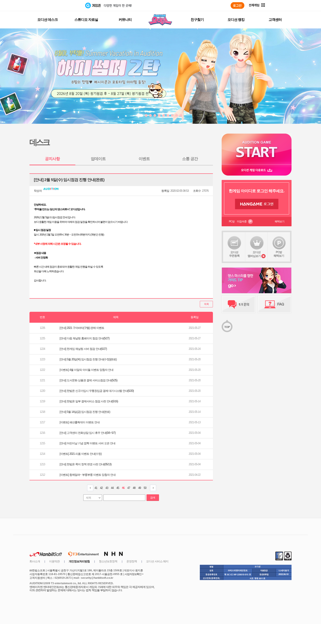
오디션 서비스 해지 (157, 561)
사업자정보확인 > (134, 574)
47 (128, 488)
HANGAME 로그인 (256, 204)
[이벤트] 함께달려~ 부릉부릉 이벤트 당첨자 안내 (88, 474)
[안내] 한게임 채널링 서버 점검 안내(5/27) (83, 348)
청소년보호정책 (108, 561)
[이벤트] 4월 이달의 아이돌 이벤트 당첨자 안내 (86, 369)
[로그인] (237, 5)
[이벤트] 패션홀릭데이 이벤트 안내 (80, 422)
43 (106, 488)
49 (139, 488)
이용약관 (54, 561)
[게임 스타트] (257, 149)
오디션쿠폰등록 (234, 254)
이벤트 (144, 159)
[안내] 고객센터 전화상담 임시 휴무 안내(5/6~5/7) (88, 432)
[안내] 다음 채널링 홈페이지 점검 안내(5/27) (84, 338)
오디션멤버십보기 (254, 254)
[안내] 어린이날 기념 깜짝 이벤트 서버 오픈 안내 (87, 443)
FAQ (275, 304)
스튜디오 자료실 (86, 19)
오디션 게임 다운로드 (257, 170)
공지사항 (52, 159)
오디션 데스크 (47, 19)
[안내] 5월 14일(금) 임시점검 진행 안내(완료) (85, 411)
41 (96, 488)
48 (134, 488)
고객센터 (275, 19)
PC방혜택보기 (279, 254)
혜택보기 (279, 221)
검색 (152, 497)
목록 (206, 304)
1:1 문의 (238, 304)
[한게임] (67, 5)
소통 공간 (190, 159)
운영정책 (131, 561)
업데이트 (98, 159)
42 (101, 488)
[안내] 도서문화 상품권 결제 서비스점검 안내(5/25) (88, 380)
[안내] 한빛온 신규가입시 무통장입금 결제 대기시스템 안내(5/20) (97, 390)
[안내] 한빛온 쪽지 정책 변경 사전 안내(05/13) (85, 464)
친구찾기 (197, 19)
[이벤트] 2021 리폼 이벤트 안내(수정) (81, 453)
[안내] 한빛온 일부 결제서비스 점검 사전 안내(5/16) (89, 401)
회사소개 (34, 561)
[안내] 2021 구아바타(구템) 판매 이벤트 (82, 327)
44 (112, 488)
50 (145, 488)
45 (117, 488)
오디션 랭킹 (236, 19)
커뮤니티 (125, 19)
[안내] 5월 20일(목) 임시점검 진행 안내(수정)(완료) (88, 359)
